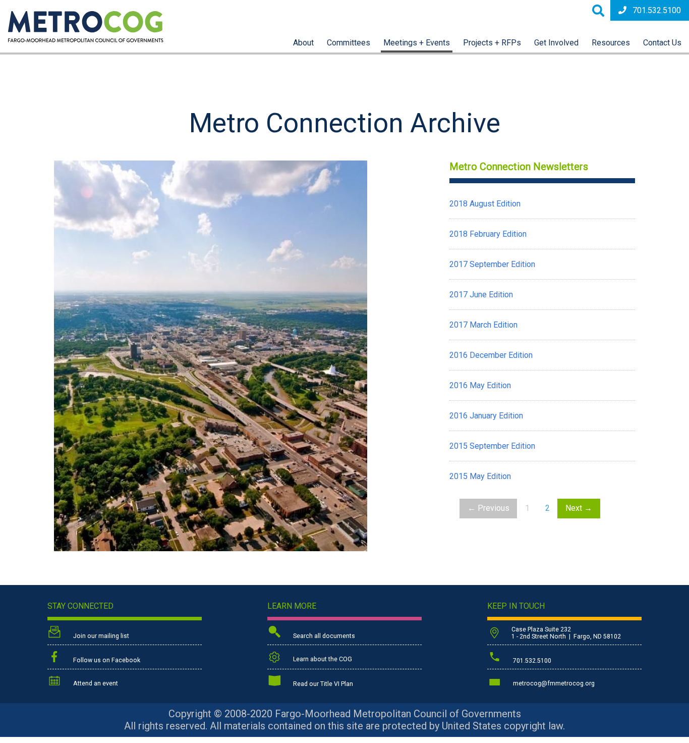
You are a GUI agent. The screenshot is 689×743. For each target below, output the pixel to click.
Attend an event (95, 683)
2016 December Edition (491, 355)
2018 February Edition (488, 234)
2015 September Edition (492, 446)
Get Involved (556, 42)
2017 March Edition (483, 325)
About (303, 42)
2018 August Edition (485, 203)
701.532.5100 (657, 10)
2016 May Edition (480, 385)
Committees (348, 42)
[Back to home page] (85, 39)
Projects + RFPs (492, 42)
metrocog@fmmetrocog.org (553, 683)
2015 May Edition (480, 476)
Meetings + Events (416, 42)
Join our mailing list (100, 636)
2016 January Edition (486, 415)
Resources (611, 42)
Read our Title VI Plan (322, 683)
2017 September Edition (492, 264)
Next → (578, 508)
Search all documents (323, 636)
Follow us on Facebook (106, 660)
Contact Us (662, 42)
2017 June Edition (481, 294)
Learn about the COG (322, 659)
